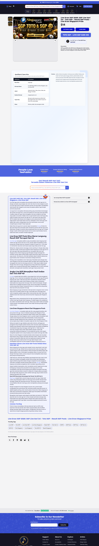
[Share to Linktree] (17, 440)
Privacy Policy (46, 528)
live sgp (39, 226)
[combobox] (44, 6)
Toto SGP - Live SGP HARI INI (76, 35)
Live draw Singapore (15, 311)
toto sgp (38, 362)
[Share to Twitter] (9, 440)
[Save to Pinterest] (21, 440)
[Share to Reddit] (24, 440)
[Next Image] (55, 40)
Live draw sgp (13, 241)
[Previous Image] (15, 40)
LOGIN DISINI (82, 29)
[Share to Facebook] (13, 440)
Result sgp (12, 378)
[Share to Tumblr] (28, 440)
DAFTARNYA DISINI (67, 29)
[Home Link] (13, 6)
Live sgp (12, 276)
